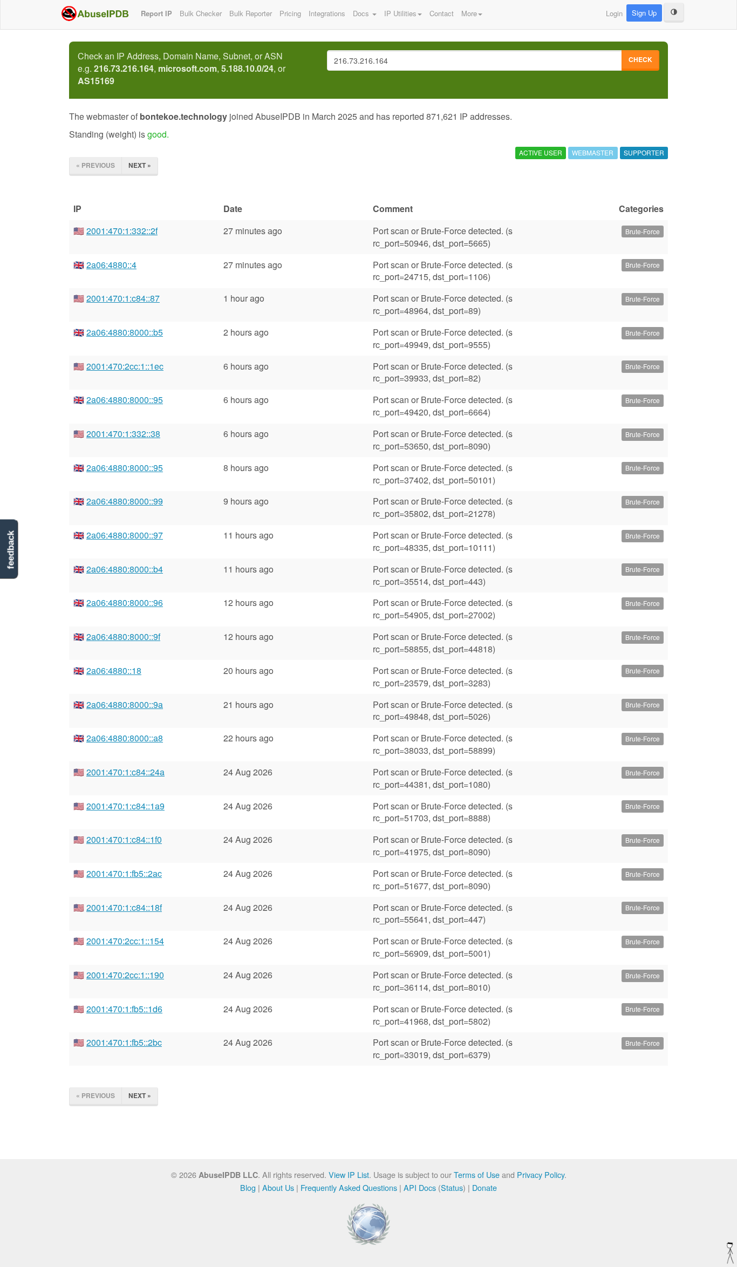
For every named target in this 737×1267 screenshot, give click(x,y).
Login (614, 13)
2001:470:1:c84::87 (123, 298)
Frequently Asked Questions (349, 1187)
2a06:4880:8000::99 (124, 501)
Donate (484, 1187)
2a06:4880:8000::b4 (124, 569)
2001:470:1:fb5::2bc (124, 1042)
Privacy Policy (540, 1174)
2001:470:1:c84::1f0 (124, 839)
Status (452, 1187)
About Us (278, 1187)
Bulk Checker (201, 13)
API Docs (420, 1187)
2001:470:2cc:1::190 (125, 975)
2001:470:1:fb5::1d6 (124, 1009)
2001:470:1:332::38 (123, 433)
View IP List (349, 1174)
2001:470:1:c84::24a (125, 772)
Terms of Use (477, 1174)
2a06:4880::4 (111, 264)
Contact (441, 13)
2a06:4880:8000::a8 (124, 738)
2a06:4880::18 (113, 670)
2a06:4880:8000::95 (124, 399)
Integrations (327, 13)
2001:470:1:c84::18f (124, 907)
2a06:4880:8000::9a (124, 704)
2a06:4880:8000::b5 (124, 332)
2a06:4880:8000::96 (124, 602)
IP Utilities (400, 13)
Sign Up (644, 13)
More (469, 13)
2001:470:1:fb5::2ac (124, 873)
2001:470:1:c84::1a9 (125, 806)
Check (640, 59)
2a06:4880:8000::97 (124, 535)
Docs (362, 13)
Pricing (290, 13)
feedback (10, 549)
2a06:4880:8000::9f (123, 636)
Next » (139, 165)
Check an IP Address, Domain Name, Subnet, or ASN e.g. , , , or (181, 68)
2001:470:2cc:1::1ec (124, 366)
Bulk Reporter (250, 13)
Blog (248, 1187)
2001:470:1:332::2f (122, 230)
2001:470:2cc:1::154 (125, 941)
